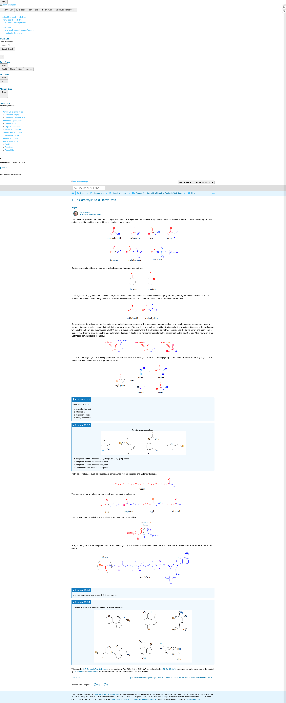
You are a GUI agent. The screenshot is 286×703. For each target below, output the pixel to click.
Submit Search (7, 49)
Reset (4, 65)
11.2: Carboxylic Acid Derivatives (95, 669)
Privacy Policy (116, 699)
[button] (9, 147)
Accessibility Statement (148, 699)
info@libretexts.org (192, 699)
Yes (98, 685)
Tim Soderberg (85, 212)
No (108, 685)
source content (92, 672)
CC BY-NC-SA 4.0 (169, 669)
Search (75, 188)
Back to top (76, 677)
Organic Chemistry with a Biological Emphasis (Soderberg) (159, 193)
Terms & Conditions (130, 699)
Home (82, 193)
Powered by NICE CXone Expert (107, 694)
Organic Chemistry (120, 193)
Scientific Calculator (13, 129)
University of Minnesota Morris (90, 214)
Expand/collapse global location (213, 192)
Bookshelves (98, 193)
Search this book (6, 41)
